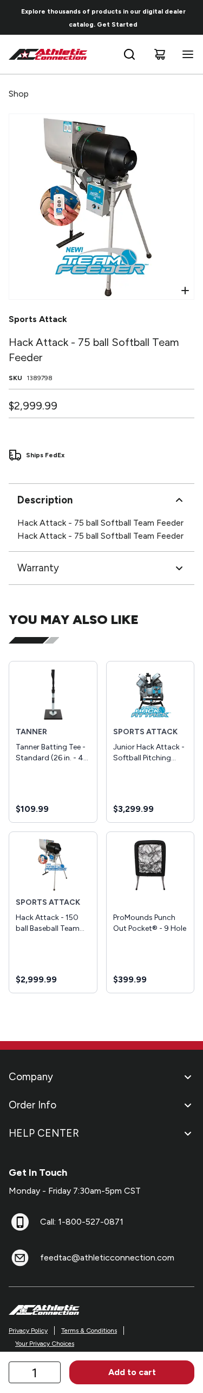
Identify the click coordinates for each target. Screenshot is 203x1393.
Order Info (32, 1105)
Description (45, 500)
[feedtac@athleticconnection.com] (20, 1257)
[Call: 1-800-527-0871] (20, 1222)
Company (31, 1076)
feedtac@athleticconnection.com (107, 1257)
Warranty (38, 568)
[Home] (48, 54)
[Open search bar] (129, 54)
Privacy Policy (28, 1330)
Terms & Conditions (89, 1330)
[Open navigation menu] (185, 54)
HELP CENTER (44, 1133)
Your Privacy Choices (44, 1343)
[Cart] (160, 54)
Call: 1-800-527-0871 (81, 1221)
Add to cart (132, 1372)
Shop (19, 94)
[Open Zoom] (185, 290)
